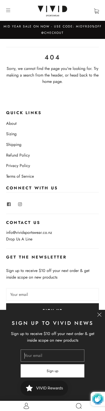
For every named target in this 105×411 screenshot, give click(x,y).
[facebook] (8, 204)
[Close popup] (99, 315)
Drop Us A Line (19, 239)
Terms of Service (20, 176)
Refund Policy (18, 155)
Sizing (11, 134)
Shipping (13, 144)
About (11, 123)
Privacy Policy (18, 166)
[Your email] (52, 294)
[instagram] (19, 204)
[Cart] (96, 10)
